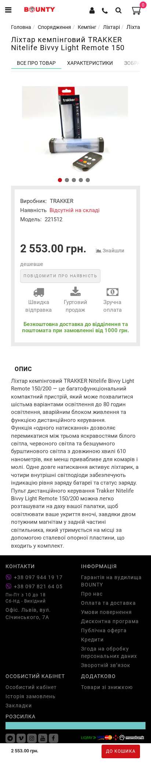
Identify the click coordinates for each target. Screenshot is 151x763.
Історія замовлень (30, 696)
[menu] (8, 10)
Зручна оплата (112, 306)
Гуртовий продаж (75, 306)
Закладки (18, 705)
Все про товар (36, 63)
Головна (21, 27)
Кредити (92, 639)
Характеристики (90, 63)
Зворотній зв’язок (105, 665)
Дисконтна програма (110, 621)
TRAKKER (61, 201)
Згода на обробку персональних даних (109, 652)
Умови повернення (106, 612)
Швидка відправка (38, 306)
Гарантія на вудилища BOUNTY (111, 581)
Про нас (92, 594)
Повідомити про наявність (60, 276)
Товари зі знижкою (107, 687)
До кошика (121, 751)
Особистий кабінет (31, 687)
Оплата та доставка (108, 603)
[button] (60, 180)
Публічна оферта (104, 630)
